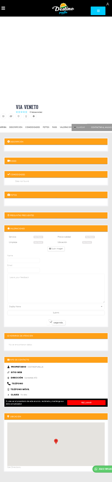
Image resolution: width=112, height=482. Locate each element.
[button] (98, 11)
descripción (15, 127)
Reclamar (86, 403)
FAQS (54, 127)
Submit (56, 313)
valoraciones (67, 127)
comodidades (32, 127)
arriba (3, 127)
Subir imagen (57, 249)
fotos (46, 127)
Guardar (81, 127)
